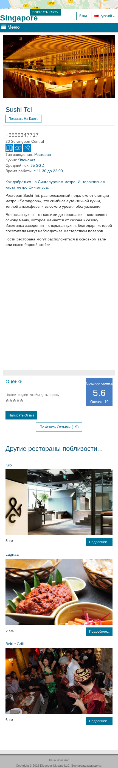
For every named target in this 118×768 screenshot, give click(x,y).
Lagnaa (12, 554)
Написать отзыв (21, 415)
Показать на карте (23, 119)
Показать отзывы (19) (59, 427)
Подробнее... (99, 542)
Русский (106, 16)
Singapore (19, 18)
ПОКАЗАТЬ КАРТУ (45, 12)
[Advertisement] (59, 311)
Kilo (8, 465)
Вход (83, 16)
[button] (11, 66)
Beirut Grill (14, 644)
